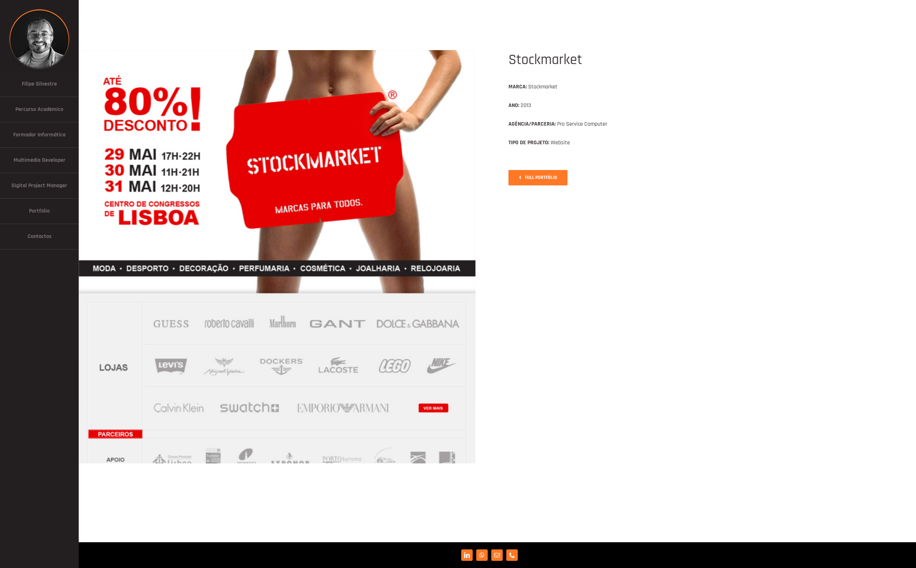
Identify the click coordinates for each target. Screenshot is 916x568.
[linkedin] (467, 555)
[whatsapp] (482, 555)
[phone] (512, 555)
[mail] (497, 555)
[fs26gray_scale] (39, 10)
